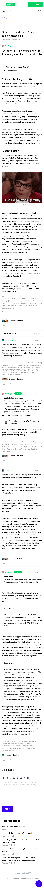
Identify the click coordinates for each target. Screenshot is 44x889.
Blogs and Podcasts (11, 17)
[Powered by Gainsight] (22, 873)
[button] (2, 4)
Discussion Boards (8, 836)
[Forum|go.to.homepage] (10, 4)
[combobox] (22, 11)
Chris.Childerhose (11, 340)
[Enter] (3, 11)
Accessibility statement (30, 878)
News (4, 829)
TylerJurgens (9, 46)
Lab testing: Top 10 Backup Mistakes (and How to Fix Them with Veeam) (21, 840)
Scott (7, 470)
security (7, 313)
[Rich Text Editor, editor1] (22, 791)
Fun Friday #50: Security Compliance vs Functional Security (20, 849)
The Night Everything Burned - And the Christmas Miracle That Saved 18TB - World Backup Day (19, 858)
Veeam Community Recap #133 (13, 826)
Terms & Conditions (11, 878)
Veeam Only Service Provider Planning (16, 833)
